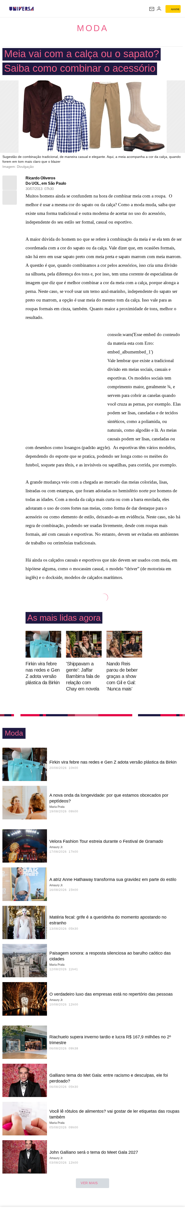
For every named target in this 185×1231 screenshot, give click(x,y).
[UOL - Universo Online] (37, 8)
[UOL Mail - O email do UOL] (152, 9)
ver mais (89, 1183)
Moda (92, 28)
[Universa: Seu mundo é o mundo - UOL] (21, 8)
